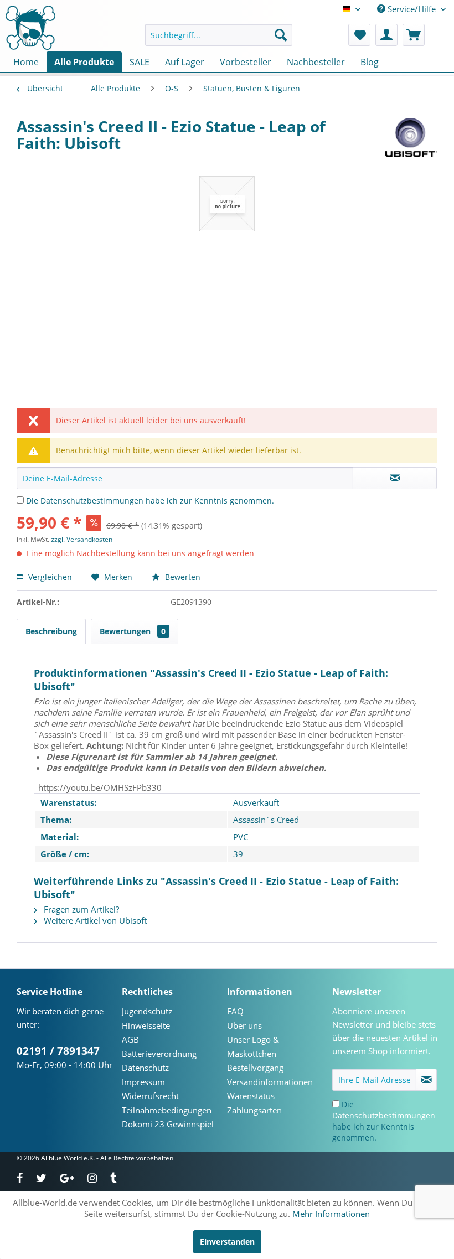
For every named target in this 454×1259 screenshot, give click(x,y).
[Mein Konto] (386, 35)
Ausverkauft (256, 802)
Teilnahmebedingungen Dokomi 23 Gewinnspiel (168, 1117)
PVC (240, 836)
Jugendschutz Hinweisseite (147, 1018)
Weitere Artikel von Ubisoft (94, 920)
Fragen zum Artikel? (80, 909)
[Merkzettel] (359, 35)
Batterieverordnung (159, 1053)
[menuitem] (219, 35)
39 (238, 853)
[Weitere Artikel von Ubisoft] (411, 137)
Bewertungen (133, 631)
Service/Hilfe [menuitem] (411, 8)
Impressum (143, 1081)
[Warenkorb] (414, 35)
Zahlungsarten (254, 1110)
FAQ (235, 1011)
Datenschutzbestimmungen (91, 500)
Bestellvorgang (255, 1067)
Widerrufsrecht (150, 1095)
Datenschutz (145, 1067)
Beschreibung (51, 631)
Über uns (244, 1025)
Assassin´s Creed (266, 819)
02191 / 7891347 (58, 1051)
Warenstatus (251, 1095)
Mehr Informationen (331, 1213)
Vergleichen (49, 577)
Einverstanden (227, 1241)
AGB (130, 1039)
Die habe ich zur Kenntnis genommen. (150, 500)
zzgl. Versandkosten (81, 539)
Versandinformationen (270, 1081)
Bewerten (181, 577)
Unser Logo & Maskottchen (253, 1046)
